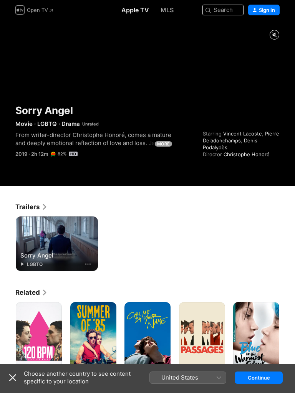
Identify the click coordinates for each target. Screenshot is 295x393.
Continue (259, 378)
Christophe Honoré (247, 154)
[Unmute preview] (274, 35)
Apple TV (135, 10)
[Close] (12, 377)
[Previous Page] (7, 336)
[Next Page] (287, 336)
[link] (31, 207)
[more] (88, 264)
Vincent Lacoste (242, 133)
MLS (167, 10)
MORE (163, 144)
